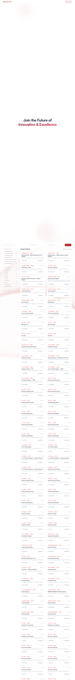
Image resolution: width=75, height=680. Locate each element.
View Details (40, 260)
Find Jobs (68, 244)
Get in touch (69, 1)
